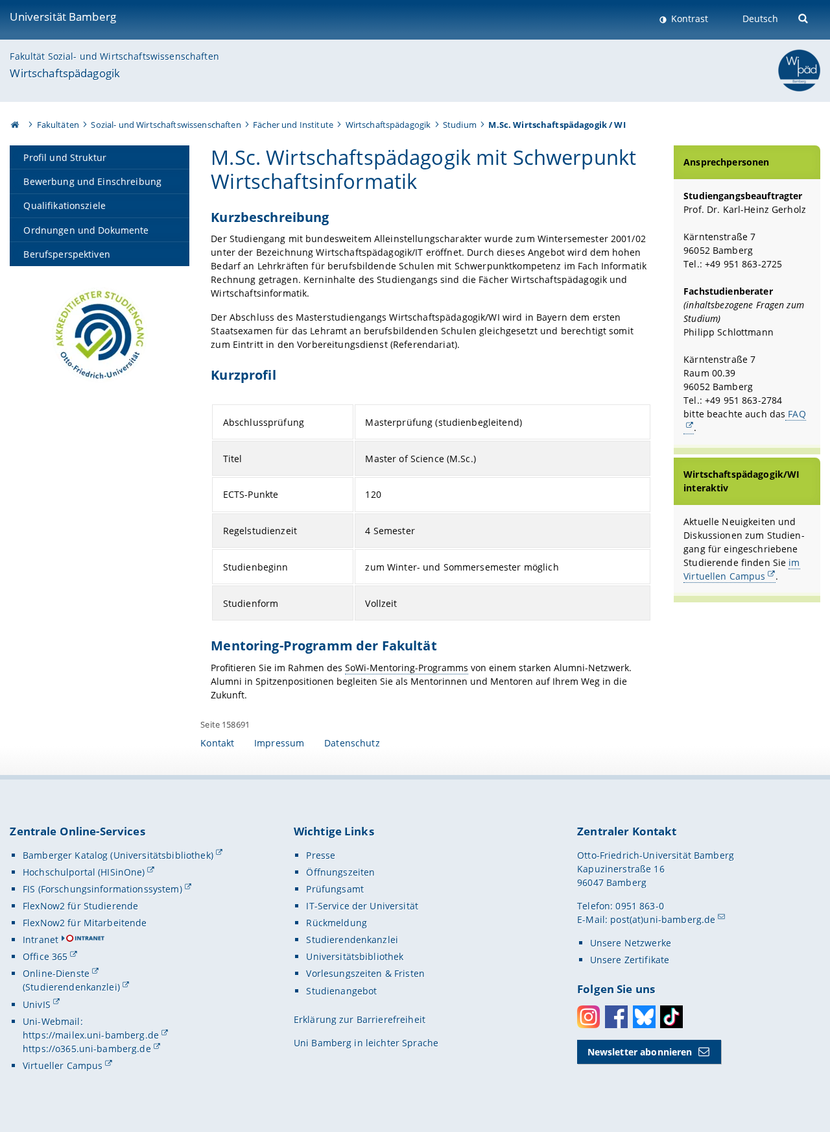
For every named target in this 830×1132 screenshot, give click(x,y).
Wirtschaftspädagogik (65, 73)
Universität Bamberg (63, 16)
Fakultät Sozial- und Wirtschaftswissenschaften (114, 56)
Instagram (588, 1016)
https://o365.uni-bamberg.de (87, 1048)
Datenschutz (352, 743)
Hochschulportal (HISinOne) (84, 872)
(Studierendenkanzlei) (71, 987)
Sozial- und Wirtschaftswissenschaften (166, 124)
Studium (460, 124)
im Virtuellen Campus (741, 569)
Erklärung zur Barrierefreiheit (359, 1019)
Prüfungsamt (335, 889)
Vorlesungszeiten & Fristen (365, 973)
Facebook (616, 1016)
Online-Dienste (56, 973)
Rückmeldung (336, 923)
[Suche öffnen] (804, 17)
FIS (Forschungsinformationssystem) (102, 889)
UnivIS (37, 1004)
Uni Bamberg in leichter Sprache (366, 1043)
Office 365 (45, 956)
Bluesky (644, 1016)
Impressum (279, 743)
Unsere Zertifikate (630, 960)
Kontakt (217, 743)
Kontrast (688, 18)
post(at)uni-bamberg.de (662, 919)
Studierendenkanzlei (352, 939)
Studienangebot (341, 991)
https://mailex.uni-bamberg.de (91, 1035)
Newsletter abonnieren (640, 1052)
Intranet (40, 939)
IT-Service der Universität (362, 906)
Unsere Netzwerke (630, 943)
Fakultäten (58, 124)
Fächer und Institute (293, 124)
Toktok (671, 1016)
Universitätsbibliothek (354, 956)
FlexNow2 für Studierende (80, 906)
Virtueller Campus (62, 1065)
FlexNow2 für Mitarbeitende (85, 923)
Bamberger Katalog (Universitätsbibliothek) (118, 855)
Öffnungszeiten (340, 872)
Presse (320, 855)
